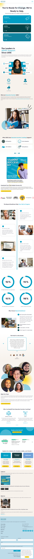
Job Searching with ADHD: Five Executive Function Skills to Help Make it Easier (14, 509)
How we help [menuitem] (3, 524)
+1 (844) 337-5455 (26, 524)
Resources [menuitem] (2, 529)
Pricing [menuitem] (2, 531)
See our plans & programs (17, 432)
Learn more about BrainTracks (28, 466)
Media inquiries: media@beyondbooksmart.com (28, 526)
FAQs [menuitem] (2, 533)
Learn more (8, 422)
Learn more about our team (6, 403)
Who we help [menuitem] (3, 526)
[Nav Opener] (32, 1)
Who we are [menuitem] (3, 527)
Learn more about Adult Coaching (16, 466)
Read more (2, 514)
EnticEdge (18, 556)
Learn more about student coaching (5, 466)
